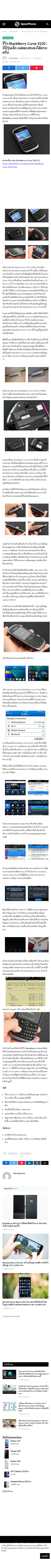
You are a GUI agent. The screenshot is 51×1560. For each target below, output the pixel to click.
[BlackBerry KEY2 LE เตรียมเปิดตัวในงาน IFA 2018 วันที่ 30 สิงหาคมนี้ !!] (25, 1207)
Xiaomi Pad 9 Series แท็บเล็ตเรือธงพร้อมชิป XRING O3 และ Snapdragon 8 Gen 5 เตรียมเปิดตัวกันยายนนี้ (33, 1373)
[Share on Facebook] (9, 68)
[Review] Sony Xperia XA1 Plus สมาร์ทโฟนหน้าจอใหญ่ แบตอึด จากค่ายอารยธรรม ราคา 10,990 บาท (24, 1303)
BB (5, 1153)
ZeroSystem (14, 58)
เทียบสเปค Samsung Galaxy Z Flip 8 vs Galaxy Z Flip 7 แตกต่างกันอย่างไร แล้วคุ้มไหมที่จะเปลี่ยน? (33, 1422)
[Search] (47, 24)
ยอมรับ (44, 1556)
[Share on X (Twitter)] (22, 68)
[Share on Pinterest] (36, 68)
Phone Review (25, 1153)
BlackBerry (13, 1153)
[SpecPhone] (25, 24)
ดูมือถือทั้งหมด (8, 1491)
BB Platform (8, 38)
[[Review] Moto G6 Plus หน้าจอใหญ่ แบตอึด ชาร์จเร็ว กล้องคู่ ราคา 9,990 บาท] (25, 1246)
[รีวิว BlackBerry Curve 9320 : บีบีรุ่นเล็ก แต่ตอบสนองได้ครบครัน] (14, 88)
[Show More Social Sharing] (46, 68)
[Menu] (4, 24)
